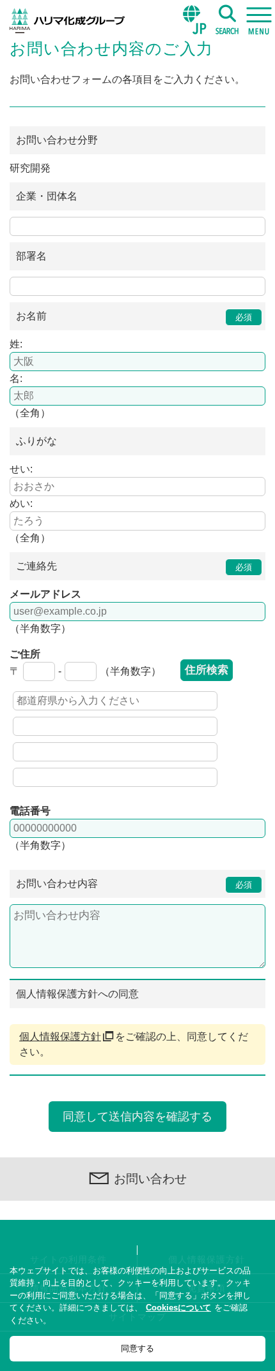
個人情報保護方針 (60, 1036)
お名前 (31, 316)
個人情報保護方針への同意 (77, 993)
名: (16, 378)
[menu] (259, 19)
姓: (16, 344)
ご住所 (25, 654)
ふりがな (36, 441)
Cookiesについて (178, 1307)
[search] (227, 19)
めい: (21, 503)
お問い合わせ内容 (57, 883)
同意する (137, 1348)
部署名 (31, 256)
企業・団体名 (46, 196)
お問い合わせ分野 (57, 140)
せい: (21, 469)
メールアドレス (45, 594)
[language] (195, 19)
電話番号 (30, 810)
